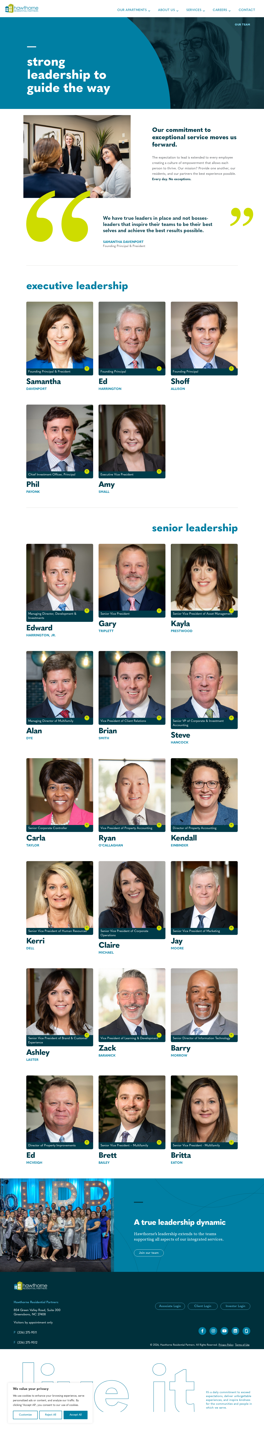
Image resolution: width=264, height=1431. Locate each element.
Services (193, 10)
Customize (25, 1414)
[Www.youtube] (224, 1334)
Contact (247, 10)
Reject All (50, 1414)
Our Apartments (132, 10)
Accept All (76, 1414)
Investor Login (235, 1306)
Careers (220, 10)
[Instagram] (213, 1334)
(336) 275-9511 (27, 1332)
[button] (149, 1252)
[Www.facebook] (202, 1334)
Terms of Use (242, 1345)
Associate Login (170, 1306)
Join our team (149, 1252)
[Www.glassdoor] (246, 1334)
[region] (50, 1403)
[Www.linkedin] (235, 1334)
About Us (166, 10)
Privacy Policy (226, 1345)
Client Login (202, 1306)
